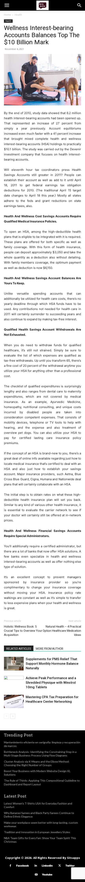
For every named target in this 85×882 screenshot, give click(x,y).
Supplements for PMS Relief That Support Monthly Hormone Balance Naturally (52, 663)
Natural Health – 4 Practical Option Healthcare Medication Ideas (62, 631)
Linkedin (47, 865)
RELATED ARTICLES (18, 648)
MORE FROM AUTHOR (49, 648)
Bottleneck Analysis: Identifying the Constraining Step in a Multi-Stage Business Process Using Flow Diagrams (40, 753)
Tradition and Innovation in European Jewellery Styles (37, 832)
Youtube (47, 874)
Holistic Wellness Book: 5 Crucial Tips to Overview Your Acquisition (23, 631)
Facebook (22, 865)
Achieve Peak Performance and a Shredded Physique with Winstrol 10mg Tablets (51, 682)
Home (7, 14)
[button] (6, 5)
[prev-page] (6, 716)
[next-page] (12, 716)
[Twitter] (59, 865)
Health (18, 14)
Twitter (70, 865)
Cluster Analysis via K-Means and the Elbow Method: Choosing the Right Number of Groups (36, 763)
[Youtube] (36, 874)
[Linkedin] (35, 865)
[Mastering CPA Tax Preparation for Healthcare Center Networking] (14, 701)
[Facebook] (10, 865)
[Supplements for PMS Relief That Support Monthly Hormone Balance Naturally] (14, 663)
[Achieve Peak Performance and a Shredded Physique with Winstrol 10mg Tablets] (14, 686)
